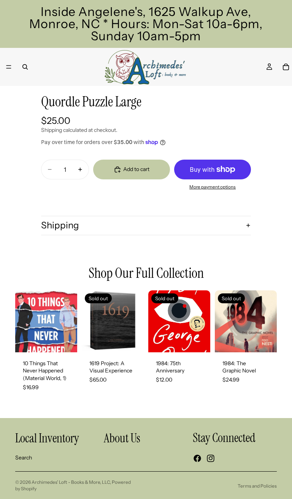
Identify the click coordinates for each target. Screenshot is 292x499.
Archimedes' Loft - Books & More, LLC (71, 482)
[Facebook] (197, 458)
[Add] (65, 340)
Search (23, 457)
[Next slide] (135, 321)
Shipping (60, 225)
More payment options (212, 187)
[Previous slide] (90, 321)
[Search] (25, 67)
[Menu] (8, 67)
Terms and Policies (257, 486)
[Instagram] (210, 458)
